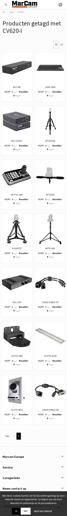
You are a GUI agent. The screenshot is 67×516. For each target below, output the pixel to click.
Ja (16, 511)
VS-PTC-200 (17, 194)
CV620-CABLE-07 (50, 302)
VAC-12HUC (17, 140)
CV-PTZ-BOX (17, 409)
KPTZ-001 (50, 248)
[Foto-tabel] (56, 44)
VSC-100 (17, 302)
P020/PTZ (17, 248)
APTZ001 (50, 194)
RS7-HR (17, 87)
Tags (11, 12)
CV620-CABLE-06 (50, 409)
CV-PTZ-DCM (50, 355)
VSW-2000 (50, 87)
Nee (26, 511)
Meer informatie (43, 511)
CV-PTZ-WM (17, 355)
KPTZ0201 (50, 140)
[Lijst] (61, 44)
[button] (60, 4)
